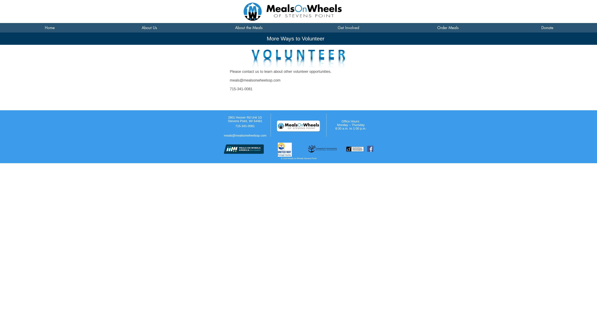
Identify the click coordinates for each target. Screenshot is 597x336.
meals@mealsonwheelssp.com (255, 80)
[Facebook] (370, 149)
